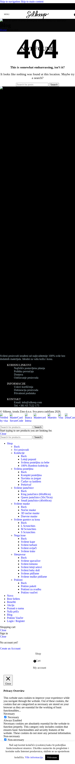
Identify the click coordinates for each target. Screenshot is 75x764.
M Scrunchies (28, 529)
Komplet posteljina (31, 475)
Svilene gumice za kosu (27, 519)
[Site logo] (37, 19)
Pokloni (18, 579)
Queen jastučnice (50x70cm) (36, 497)
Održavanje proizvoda (26, 377)
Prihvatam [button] (52, 757)
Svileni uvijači (29, 548)
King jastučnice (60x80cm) (36, 494)
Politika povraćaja (24, 371)
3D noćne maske (30, 513)
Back (17, 446)
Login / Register (16, 621)
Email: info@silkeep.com (28, 402)
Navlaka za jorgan (31, 478)
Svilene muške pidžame (34, 576)
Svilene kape (28, 541)
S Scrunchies (28, 532)
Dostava (18, 374)
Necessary (13, 717)
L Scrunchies (28, 525)
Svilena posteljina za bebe (35, 462)
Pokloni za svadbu (31, 589)
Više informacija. (34, 757)
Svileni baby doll (30, 570)
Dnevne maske (29, 516)
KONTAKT (14, 399)
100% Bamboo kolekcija (34, 465)
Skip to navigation (10, 1)
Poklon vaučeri (29, 592)
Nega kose (20, 535)
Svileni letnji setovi (31, 567)
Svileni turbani (29, 544)
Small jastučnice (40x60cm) (36, 500)
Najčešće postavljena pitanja (29, 368)
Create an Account (10, 648)
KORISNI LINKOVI (19, 364)
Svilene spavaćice (30, 560)
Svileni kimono (29, 563)
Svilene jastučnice (24, 487)
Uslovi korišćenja (23, 386)
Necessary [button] (9, 713)
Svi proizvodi (21, 449)
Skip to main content (32, 1)
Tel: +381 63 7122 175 (26, 405)
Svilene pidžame (30, 573)
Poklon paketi (28, 586)
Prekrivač (26, 484)
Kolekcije (19, 452)
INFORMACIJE (16, 383)
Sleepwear (19, 554)
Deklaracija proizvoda (26, 390)
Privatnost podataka (25, 393)
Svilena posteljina (23, 468)
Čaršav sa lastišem (31, 481)
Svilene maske (22, 503)
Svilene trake (28, 551)
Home (3, 30)
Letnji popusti (28, 459)
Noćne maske (28, 510)
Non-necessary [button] (11, 736)
